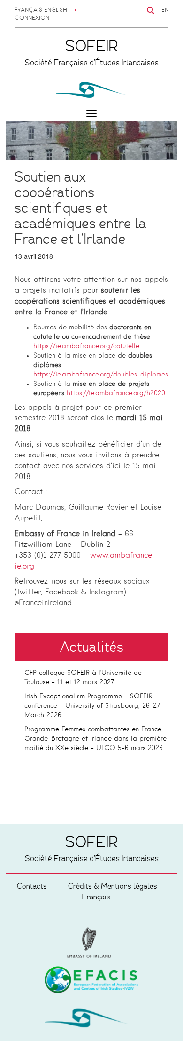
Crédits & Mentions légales (112, 886)
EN (164, 10)
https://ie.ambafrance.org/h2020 (116, 393)
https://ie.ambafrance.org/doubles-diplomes (100, 374)
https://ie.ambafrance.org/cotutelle (86, 346)
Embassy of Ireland (91, 981)
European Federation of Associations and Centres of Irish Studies (91, 942)
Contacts (32, 886)
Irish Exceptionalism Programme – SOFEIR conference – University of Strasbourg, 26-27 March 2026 (92, 706)
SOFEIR (91, 1019)
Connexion (32, 18)
